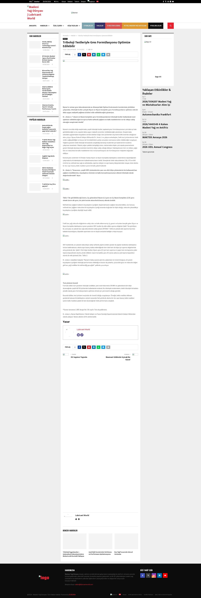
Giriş (57, 1)
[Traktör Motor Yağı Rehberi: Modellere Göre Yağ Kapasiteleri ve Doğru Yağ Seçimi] (35, 142)
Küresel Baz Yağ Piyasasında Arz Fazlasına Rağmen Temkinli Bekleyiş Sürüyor (48, 74)
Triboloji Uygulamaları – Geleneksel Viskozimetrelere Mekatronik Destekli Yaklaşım (73, 554)
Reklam (70, 1)
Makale (65, 38)
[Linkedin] (159, 575)
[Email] (78, 334)
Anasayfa (32, 26)
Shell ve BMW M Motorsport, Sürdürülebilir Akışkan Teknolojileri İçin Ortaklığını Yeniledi (49, 92)
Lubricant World (71, 49)
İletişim (83, 1)
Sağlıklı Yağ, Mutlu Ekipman (48, 157)
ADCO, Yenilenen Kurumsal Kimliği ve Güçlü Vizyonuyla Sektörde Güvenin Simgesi (49, 172)
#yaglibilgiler (155, 26)
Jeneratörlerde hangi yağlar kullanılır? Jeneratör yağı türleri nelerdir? (49, 128)
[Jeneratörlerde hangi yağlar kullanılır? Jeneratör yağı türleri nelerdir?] (35, 128)
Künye (64, 1)
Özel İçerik (57, 26)
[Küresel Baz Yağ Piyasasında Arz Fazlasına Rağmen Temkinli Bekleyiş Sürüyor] (35, 73)
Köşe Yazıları (73, 26)
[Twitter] (148, 575)
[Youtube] (165, 575)
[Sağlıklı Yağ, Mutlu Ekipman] (35, 159)
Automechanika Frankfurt (156, 115)
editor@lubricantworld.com (84, 584)
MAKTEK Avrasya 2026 (154, 137)
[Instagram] (154, 575)
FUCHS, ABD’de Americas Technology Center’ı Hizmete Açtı (49, 45)
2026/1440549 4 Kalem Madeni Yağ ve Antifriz (155, 126)
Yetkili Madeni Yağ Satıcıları (135, 26)
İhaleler (100, 26)
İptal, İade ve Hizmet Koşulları (163, 594)
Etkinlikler (88, 26)
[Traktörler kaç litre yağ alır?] (35, 187)
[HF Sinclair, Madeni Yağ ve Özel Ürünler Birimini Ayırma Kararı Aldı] (35, 59)
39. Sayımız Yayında (79, 357)
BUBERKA (72, 594)
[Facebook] (142, 575)
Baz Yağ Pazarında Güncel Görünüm (123, 553)
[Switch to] (91, 1)
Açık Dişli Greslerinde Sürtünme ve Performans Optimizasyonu (100, 553)
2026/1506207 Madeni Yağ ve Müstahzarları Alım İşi (156, 103)
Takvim (76, 1)
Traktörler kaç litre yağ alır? (49, 185)
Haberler (43, 26)
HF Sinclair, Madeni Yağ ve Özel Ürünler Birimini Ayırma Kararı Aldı (48, 59)
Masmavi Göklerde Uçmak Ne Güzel (118, 358)
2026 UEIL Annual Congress (157, 147)
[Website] (81, 334)
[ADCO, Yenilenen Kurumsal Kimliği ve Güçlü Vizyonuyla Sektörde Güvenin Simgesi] (35, 170)
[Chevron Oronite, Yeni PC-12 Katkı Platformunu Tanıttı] (35, 108)
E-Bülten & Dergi (113, 26)
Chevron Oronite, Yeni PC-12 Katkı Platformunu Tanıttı (49, 107)
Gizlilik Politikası (148, 594)
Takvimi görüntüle (148, 152)
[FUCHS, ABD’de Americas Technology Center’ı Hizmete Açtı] (35, 44)
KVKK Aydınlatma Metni (135, 594)
